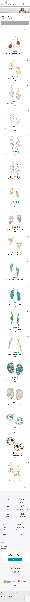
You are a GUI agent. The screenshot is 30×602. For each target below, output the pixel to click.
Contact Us (19, 539)
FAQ (17, 536)
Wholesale (4, 534)
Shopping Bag (4, 548)
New (12, 28)
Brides (7, 18)
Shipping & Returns (20, 527)
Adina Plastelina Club (6, 532)
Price (15, 28)
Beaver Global (17, 599)
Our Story (3, 527)
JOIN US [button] (15, 559)
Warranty (18, 529)
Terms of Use (19, 532)
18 (25, 28)
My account (4, 546)
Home (3, 18)
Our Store (3, 529)
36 (27, 28)
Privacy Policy (19, 534)
